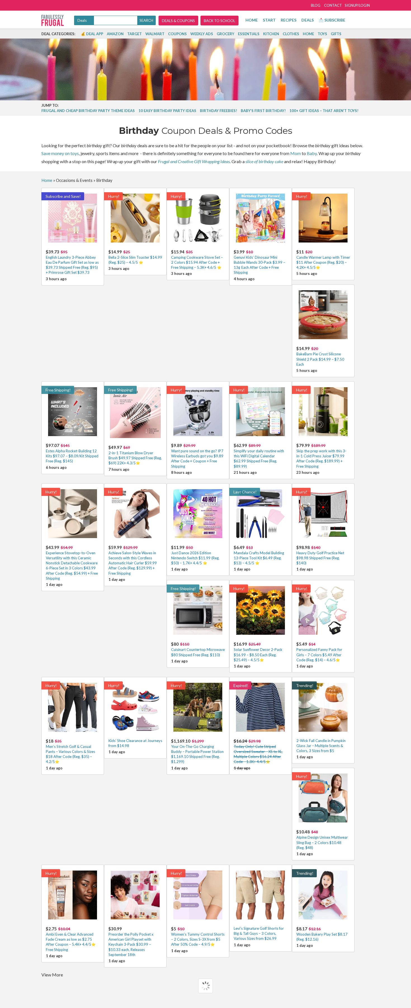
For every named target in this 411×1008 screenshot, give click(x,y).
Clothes (291, 34)
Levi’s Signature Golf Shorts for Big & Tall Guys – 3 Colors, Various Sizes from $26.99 (259, 933)
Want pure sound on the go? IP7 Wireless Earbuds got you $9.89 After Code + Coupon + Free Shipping (197, 456)
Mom (295, 153)
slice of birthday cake (264, 161)
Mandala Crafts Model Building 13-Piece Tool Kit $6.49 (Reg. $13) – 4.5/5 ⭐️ (259, 555)
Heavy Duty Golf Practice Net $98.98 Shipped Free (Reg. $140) (320, 555)
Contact (333, 5)
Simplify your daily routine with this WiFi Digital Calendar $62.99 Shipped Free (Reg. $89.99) (259, 456)
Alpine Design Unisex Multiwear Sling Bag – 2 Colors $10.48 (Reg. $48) (322, 839)
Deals (307, 20)
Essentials (248, 34)
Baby (312, 153)
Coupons (177, 34)
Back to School (219, 20)
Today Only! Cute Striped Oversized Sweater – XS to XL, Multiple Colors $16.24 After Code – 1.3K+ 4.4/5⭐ (258, 751)
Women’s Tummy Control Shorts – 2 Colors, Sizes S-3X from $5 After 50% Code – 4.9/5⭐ (198, 936)
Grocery (225, 34)
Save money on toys (60, 153)
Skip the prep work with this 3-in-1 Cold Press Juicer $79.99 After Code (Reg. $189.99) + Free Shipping (321, 456)
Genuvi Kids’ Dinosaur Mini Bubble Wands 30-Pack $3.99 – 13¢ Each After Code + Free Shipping (259, 262)
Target (134, 34)
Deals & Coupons (178, 20)
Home (251, 20)
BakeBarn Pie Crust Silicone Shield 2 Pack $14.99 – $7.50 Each (320, 356)
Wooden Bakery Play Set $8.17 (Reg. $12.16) (322, 934)
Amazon (115, 34)
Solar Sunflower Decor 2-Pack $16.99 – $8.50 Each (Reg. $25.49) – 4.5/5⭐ (258, 651)
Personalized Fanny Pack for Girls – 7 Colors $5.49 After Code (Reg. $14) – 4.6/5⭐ (319, 651)
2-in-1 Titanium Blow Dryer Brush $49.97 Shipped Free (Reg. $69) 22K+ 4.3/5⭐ (135, 455)
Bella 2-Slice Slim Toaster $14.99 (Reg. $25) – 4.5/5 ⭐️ (135, 257)
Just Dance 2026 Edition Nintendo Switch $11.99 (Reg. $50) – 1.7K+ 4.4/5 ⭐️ (195, 555)
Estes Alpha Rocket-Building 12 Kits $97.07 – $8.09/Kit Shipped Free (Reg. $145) (72, 453)
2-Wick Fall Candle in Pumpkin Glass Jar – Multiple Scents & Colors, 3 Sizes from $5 (321, 745)
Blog (315, 5)
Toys (322, 34)
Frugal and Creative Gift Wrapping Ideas (194, 161)
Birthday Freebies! (218, 110)
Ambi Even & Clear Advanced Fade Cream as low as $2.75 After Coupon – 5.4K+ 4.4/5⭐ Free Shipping (71, 939)
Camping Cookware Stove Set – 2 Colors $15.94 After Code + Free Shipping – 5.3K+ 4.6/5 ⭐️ (197, 259)
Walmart (154, 34)
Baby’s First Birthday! (263, 110)
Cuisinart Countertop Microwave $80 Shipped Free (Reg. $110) (198, 649)
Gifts (336, 34)
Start (269, 20)
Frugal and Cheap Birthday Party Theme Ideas (88, 110)
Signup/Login (357, 5)
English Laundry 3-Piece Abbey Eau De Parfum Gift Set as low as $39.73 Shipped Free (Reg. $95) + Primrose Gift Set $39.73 (72, 262)
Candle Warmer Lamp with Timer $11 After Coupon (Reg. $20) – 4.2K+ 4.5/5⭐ (323, 259)
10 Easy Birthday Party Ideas (167, 110)
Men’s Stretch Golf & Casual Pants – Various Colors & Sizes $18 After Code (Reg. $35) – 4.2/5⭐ (70, 751)
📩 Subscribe (332, 20)
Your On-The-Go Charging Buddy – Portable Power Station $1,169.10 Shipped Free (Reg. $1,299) (197, 751)
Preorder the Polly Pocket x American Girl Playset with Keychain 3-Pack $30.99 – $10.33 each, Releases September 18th (130, 941)
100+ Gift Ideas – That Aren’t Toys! (323, 110)
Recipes (288, 20)
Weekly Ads (201, 34)
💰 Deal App (92, 34)
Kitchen (271, 34)
